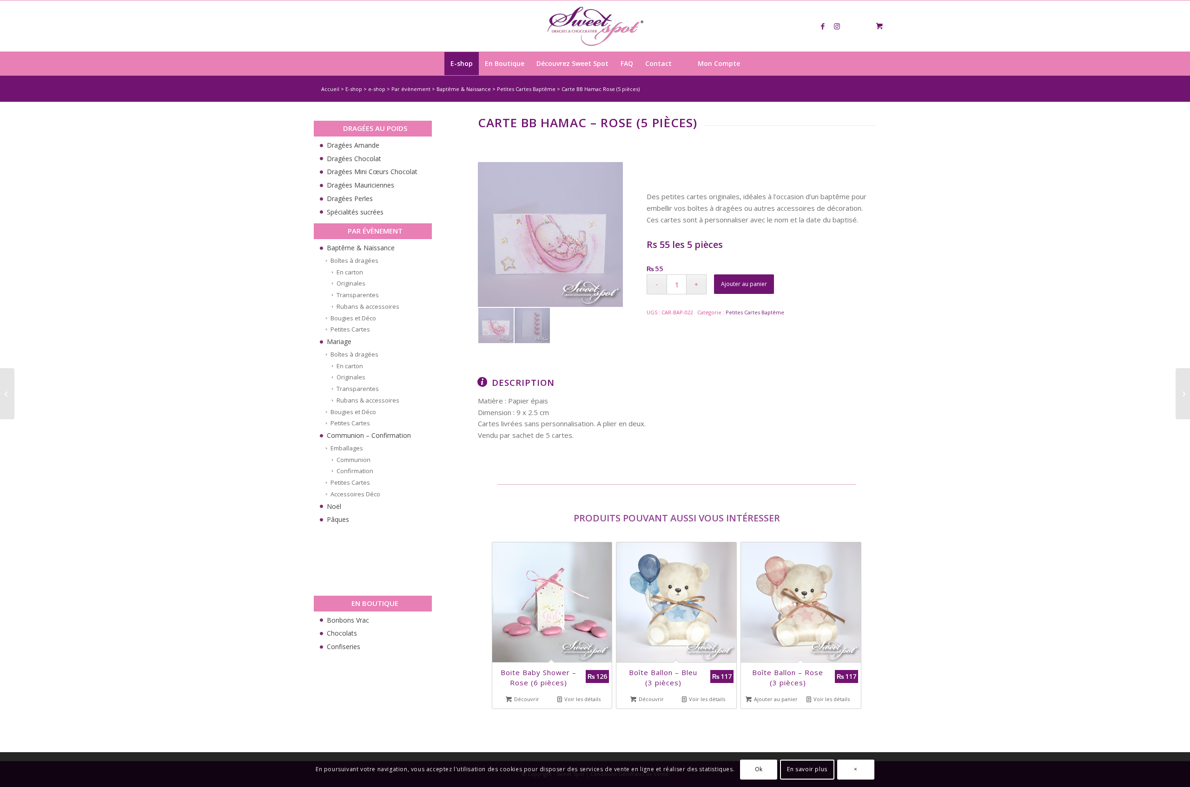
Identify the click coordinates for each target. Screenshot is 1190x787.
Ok (759, 769)
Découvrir (526, 699)
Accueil (330, 88)
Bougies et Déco (353, 318)
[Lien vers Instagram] (837, 26)
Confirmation (355, 471)
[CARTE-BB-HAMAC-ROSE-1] (550, 234)
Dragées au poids (375, 128)
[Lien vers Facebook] (823, 26)
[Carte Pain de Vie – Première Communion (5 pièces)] (1183, 393)
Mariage (339, 341)
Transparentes (358, 295)
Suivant (853, 610)
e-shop (376, 88)
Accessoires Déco (355, 494)
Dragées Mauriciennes (360, 185)
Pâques (338, 519)
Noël (334, 506)
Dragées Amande (353, 145)
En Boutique (374, 603)
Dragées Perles (350, 198)
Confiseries (343, 646)
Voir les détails (582, 699)
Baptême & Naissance (463, 88)
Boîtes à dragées (354, 260)
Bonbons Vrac (348, 620)
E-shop (353, 88)
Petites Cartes (350, 329)
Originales (351, 283)
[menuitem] (461, 63)
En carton (350, 272)
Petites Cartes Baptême (526, 88)
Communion (353, 459)
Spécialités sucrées (355, 212)
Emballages (347, 448)
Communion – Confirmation (369, 435)
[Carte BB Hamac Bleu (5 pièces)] (7, 393)
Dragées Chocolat (354, 158)
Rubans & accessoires (368, 306)
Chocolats (342, 633)
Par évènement (410, 88)
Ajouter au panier (744, 284)
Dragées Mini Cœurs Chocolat (372, 171)
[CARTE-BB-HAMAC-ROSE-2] (532, 325)
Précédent (506, 610)
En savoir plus (807, 769)
